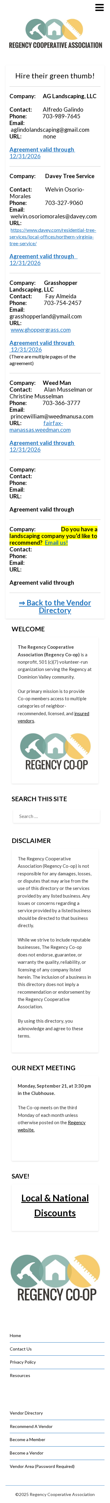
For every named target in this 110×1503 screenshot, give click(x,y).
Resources (20, 1375)
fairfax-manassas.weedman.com (40, 426)
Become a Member (27, 1439)
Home (15, 1335)
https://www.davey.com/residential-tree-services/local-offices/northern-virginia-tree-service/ (52, 236)
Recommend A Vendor (31, 1426)
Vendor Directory (26, 1412)
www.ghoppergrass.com (41, 329)
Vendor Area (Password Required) (42, 1466)
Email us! (56, 542)
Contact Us (21, 1348)
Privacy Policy (23, 1362)
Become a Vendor (26, 1452)
